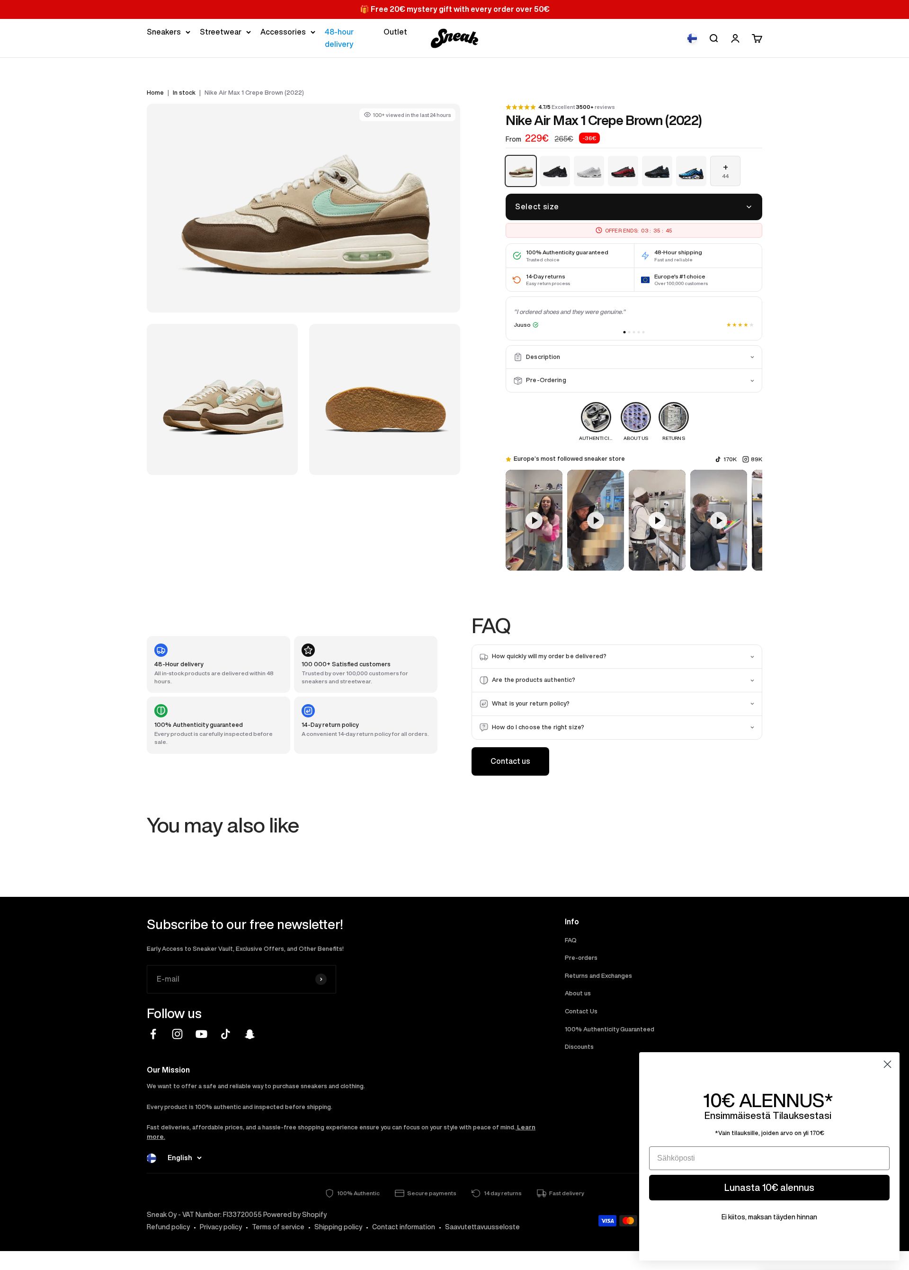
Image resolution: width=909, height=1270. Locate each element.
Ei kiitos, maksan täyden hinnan (769, 1217)
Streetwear (220, 32)
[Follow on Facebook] (153, 1034)
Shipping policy (338, 1227)
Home (155, 92)
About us (578, 993)
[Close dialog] (887, 1064)
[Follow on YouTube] (201, 1034)
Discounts (579, 1047)
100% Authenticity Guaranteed (609, 1029)
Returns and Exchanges (598, 976)
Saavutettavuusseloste (482, 1227)
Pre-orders (581, 958)
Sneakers (164, 32)
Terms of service (278, 1227)
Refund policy (168, 1227)
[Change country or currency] (692, 38)
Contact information (403, 1227)
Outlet (395, 32)
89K (756, 459)
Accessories (283, 32)
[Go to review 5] (644, 332)
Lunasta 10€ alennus (769, 1187)
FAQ (571, 940)
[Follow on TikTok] (225, 1034)
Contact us (510, 761)
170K (730, 459)
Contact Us (581, 1011)
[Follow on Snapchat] (249, 1034)
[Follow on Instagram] (177, 1034)
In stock (184, 92)
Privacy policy (221, 1227)
